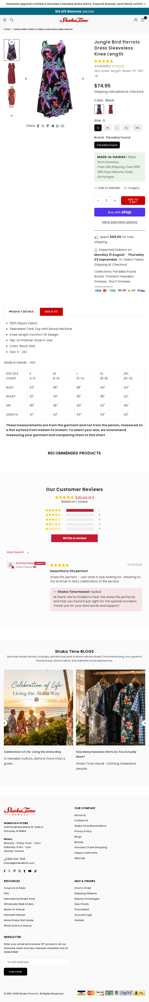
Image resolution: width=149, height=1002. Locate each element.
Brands (78, 842)
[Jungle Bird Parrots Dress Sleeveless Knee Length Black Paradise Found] (11, 50)
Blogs (77, 837)
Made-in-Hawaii (14, 909)
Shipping (100, 91)
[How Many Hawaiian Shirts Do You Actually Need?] (110, 707)
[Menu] (4, 19)
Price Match (81, 909)
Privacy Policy (83, 831)
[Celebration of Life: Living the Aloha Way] (38, 707)
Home (7, 29)
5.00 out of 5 (84, 497)
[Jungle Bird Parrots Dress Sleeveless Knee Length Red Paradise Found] (11, 73)
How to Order (82, 888)
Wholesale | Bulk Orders (19, 904)
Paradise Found (107, 145)
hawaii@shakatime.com (19, 863)
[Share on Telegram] (52, 125)
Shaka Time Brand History (90, 826)
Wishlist (79, 920)
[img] (59, 565)
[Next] (83, 79)
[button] (142, 19)
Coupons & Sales (15, 888)
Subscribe (15, 971)
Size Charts (81, 904)
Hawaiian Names (14, 915)
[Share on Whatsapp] (57, 125)
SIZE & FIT (51, 311)
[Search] (11, 19)
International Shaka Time (19, 899)
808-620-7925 (16, 859)
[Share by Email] (62, 125)
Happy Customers (85, 853)
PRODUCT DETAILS (21, 311)
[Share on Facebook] (38, 125)
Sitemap (79, 858)
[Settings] (135, 19)
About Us (80, 815)
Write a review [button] (74, 538)
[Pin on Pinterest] (47, 125)
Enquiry (133, 188)
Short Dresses (119, 281)
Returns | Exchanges (87, 899)
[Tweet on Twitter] (43, 125)
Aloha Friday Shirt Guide (19, 920)
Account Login (83, 915)
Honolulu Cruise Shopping (90, 847)
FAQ (6, 893)
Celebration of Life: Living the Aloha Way (32, 752)
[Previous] (26, 79)
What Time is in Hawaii (18, 926)
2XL (137, 128)
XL (126, 128)
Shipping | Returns (85, 893)
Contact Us (81, 820)
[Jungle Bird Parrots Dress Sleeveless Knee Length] (11, 97)
